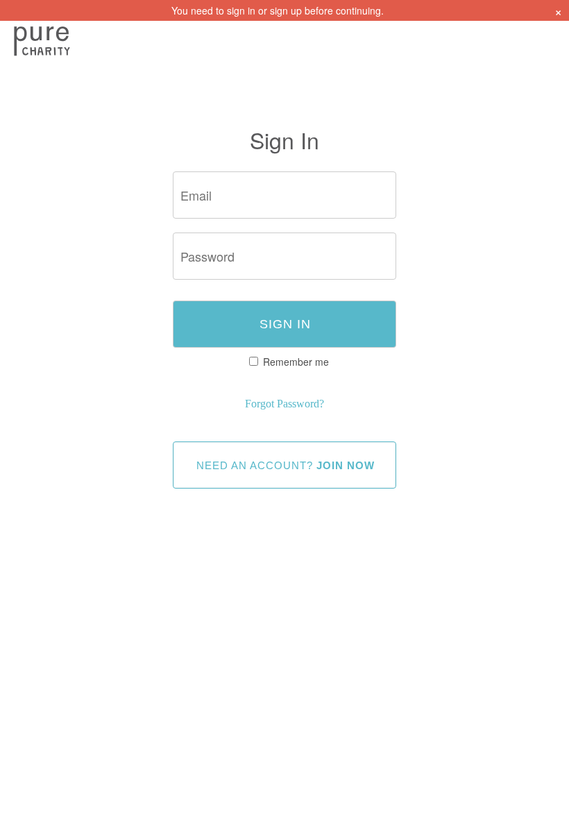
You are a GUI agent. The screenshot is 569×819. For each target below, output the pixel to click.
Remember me (296, 361)
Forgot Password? (284, 404)
